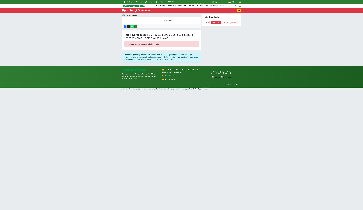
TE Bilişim (237, 85)
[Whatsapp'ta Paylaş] (132, 26)
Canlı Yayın (161, 2)
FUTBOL (195, 6)
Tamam (205, 89)
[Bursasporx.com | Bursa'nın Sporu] (134, 6)
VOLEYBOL (204, 6)
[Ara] (236, 6)
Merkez (225, 22)
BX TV (172, 2)
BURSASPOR (160, 6)
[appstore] (216, 77)
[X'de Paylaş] (128, 26)
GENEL (222, 6)
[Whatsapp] (226, 72)
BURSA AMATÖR (184, 6)
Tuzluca (233, 22)
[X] (216, 72)
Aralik (207, 22)
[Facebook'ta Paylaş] (125, 26)
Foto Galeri (129, 2)
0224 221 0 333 (170, 76)
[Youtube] (223, 72)
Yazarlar (149, 2)
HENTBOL (214, 6)
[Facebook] (212, 72)
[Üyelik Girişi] (239, 2)
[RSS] (230, 72)
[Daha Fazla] (135, 26)
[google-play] (226, 77)
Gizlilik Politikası (195, 89)
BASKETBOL (172, 6)
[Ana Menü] (240, 6)
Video (140, 2)
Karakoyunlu (216, 22)
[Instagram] (219, 72)
